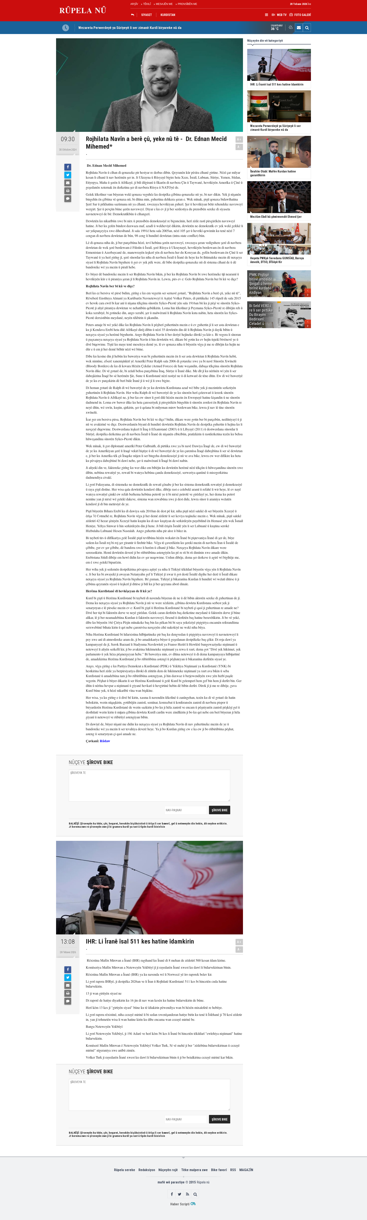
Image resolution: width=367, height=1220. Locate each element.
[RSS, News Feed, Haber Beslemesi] (187, 1194)
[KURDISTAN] (133, 15)
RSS (233, 1170)
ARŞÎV (134, 4)
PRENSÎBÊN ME (187, 4)
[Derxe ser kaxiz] (67, 190)
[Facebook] (67, 167)
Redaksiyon (146, 1170)
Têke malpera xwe (194, 1170)
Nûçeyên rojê (168, 1170)
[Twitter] (67, 175)
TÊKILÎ (147, 4)
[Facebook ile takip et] (172, 1194)
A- (239, 147)
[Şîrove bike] (67, 198)
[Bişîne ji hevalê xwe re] (67, 182)
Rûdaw (105, 740)
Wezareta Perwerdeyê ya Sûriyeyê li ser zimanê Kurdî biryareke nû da (129, 28)
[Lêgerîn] (307, 27)
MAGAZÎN (246, 1170)
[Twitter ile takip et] (180, 1194)
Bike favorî (219, 1170)
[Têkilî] (299, 27)
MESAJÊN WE (164, 4)
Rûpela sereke (124, 1170)
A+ (239, 139)
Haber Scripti (179, 1204)
